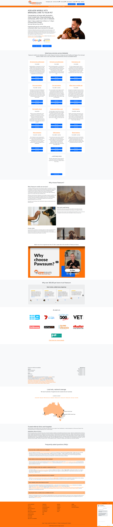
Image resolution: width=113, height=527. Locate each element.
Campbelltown (30, 380)
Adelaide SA (52, 397)
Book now (37, 77)
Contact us (29, 507)
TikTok (58, 511)
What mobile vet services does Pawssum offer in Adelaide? (41, 459)
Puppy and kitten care (56, 109)
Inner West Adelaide (41, 382)
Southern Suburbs (40, 383)
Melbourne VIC (57, 397)
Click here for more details (56, 340)
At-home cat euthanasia (56, 62)
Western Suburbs (47, 383)
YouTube (58, 510)
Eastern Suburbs (41, 381)
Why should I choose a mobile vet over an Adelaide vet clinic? (41, 492)
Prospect (50, 376)
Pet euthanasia (44, 508)
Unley (34, 376)
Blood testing (76, 132)
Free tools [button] (63, 1)
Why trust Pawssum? (31, 508)
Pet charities (30, 517)
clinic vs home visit (38, 497)
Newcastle (41, 397)
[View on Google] (31, 300)
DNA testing (56, 132)
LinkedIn (58, 508)
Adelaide (47, 380)
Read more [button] (33, 296)
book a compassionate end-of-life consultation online (40, 478)
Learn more (37, 79)
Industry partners (31, 514)
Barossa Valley (30, 381)
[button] (30, 295)
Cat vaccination (56, 85)
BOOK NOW (81, 4)
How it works (69, 1)
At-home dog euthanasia (37, 62)
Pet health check (37, 109)
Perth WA (76, 397)
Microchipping (37, 132)
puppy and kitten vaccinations (71, 461)
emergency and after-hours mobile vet (42, 469)
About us (29, 505)
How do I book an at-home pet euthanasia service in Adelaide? (41, 475)
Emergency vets (49, 1)
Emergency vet (76, 62)
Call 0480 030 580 (56, 174)
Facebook (58, 505)
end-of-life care (50, 462)
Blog (43, 514)
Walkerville (35, 380)
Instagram (59, 507)
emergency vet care (65, 462)
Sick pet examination (45, 507)
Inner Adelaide (47, 381)
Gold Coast (72, 397)
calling (55, 478)
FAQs (79, 1)
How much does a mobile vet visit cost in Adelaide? (39, 450)
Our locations (44, 511)
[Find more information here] (104, 514)
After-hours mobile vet (75, 85)
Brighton (38, 380)
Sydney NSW (37, 397)
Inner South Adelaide (34, 382)
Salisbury (59, 486)
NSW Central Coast (47, 397)
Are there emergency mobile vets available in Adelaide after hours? (42, 467)
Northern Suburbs (56, 488)
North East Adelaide (49, 382)
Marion (43, 377)
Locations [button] (75, 1)
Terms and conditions (75, 507)
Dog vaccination (37, 85)
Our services (44, 505)
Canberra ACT (62, 397)
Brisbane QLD (68, 397)
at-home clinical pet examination (45, 452)
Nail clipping (75, 109)
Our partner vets (31, 512)
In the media (30, 515)
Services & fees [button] (56, 1)
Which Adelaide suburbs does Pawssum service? (39, 482)
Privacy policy (74, 505)
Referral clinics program (32, 511)
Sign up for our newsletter (32, 518)
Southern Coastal (34, 383)
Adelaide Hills (51, 380)
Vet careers (30, 510)
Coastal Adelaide (36, 381)
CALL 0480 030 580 (72, 4)
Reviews (82, 1)
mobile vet (42, 35)
